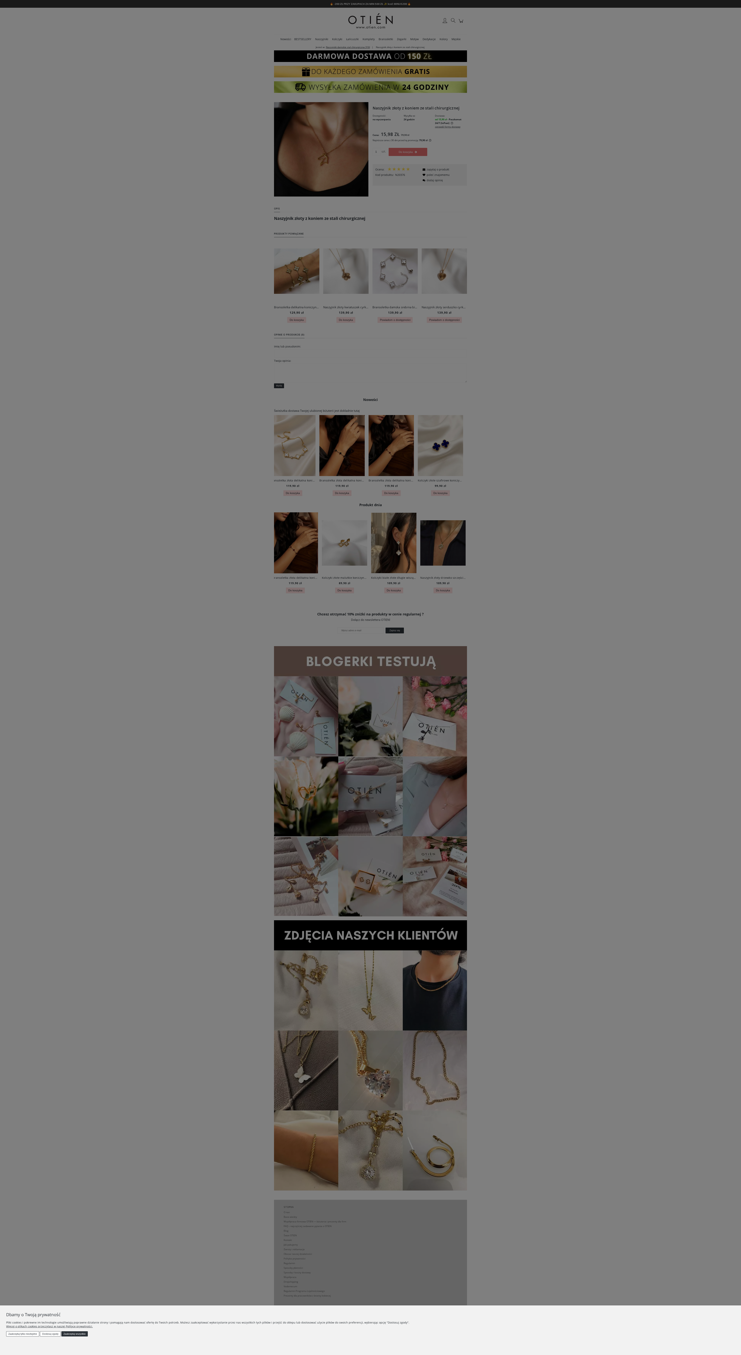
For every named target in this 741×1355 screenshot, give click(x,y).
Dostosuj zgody (50, 1334)
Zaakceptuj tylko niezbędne (22, 1334)
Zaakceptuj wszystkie (74, 1334)
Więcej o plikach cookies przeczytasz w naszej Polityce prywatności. (49, 1326)
